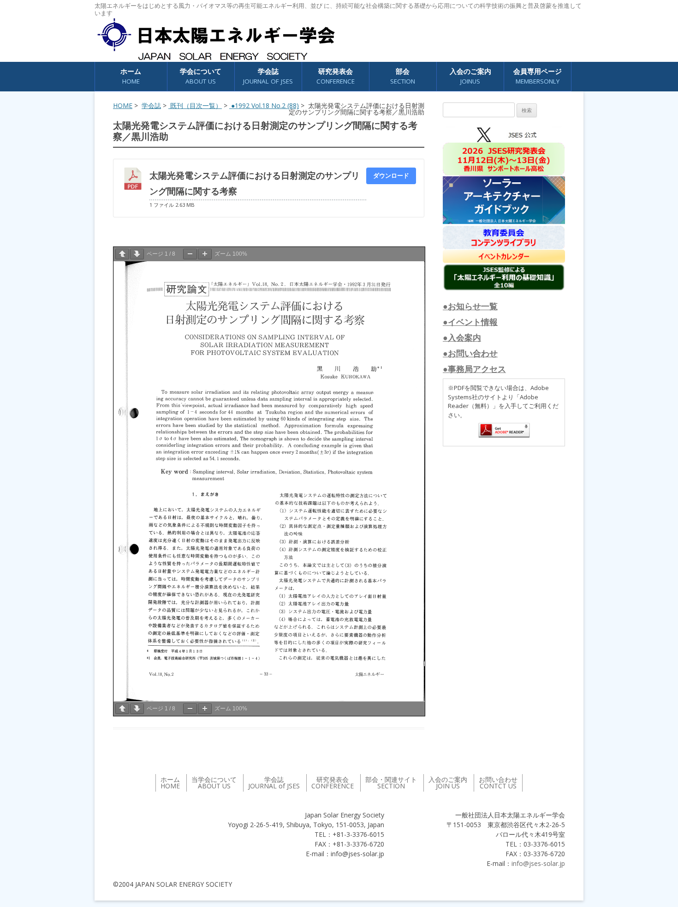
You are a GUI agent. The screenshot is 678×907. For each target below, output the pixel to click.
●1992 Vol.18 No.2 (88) (264, 105)
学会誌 (151, 105)
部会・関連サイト (391, 782)
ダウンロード (391, 175)
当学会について (214, 782)
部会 (402, 75)
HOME (122, 105)
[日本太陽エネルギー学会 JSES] (216, 39)
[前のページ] (122, 254)
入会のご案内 (470, 75)
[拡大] (205, 254)
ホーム (130, 75)
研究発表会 (335, 75)
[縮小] (190, 254)
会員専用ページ (537, 75)
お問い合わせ (498, 782)
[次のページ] (137, 254)
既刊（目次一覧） (195, 105)
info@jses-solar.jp (538, 863)
